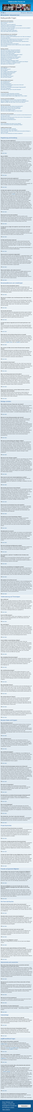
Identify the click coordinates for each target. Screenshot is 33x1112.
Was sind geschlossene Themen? (7, 76)
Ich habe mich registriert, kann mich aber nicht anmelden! (11, 25)
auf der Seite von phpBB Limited (12, 1047)
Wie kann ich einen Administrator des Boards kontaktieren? (12, 133)
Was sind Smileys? (4, 70)
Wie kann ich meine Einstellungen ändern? (8, 35)
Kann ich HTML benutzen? (6, 69)
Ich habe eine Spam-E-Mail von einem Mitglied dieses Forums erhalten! (14, 95)
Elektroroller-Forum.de (16, 2)
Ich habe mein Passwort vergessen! (7, 29)
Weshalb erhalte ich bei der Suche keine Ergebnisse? (11, 107)
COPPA (13, 194)
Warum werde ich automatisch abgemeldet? (9, 30)
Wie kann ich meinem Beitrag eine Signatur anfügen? (10, 52)
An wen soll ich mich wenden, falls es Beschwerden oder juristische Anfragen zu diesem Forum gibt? (15, 132)
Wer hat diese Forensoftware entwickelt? (8, 128)
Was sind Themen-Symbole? (6, 77)
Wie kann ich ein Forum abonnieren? (7, 118)
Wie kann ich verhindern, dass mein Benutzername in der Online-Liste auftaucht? (16, 36)
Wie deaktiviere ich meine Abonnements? (8, 119)
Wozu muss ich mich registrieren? (7, 22)
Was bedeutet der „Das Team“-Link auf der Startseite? (11, 89)
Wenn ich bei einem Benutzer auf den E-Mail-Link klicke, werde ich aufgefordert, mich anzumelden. (15, 45)
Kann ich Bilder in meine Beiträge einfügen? (9, 71)
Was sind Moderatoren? (5, 82)
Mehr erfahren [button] (6, 1109)
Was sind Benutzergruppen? (6, 83)
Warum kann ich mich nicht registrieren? (8, 24)
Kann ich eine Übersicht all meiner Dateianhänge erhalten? (11, 124)
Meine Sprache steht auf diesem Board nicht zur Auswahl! (11, 40)
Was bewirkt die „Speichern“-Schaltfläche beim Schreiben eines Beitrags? (14, 61)
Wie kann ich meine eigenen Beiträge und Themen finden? (11, 110)
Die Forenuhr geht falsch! (5, 37)
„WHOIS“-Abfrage (6, 1071)
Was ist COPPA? (4, 23)
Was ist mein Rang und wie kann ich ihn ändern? (10, 43)
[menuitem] (4, 13)
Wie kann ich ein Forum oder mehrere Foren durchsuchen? (12, 106)
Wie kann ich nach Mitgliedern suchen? (8, 109)
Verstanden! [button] (24, 1106)
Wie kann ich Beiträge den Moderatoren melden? (10, 60)
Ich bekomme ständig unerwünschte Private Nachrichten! (11, 94)
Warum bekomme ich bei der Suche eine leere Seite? (10, 108)
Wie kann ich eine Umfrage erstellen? (8, 53)
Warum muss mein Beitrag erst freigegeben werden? (10, 62)
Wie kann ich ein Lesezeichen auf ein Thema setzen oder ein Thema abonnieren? (16, 117)
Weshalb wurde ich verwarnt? (6, 59)
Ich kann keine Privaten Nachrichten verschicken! (10, 93)
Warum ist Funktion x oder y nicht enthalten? (9, 129)
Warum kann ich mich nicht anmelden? (8, 26)
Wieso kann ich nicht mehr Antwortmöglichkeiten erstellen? (11, 54)
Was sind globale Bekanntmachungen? (8, 72)
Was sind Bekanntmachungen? (6, 73)
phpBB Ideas (3, 1058)
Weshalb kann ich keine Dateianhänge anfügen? (10, 58)
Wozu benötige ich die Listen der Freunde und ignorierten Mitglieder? (13, 99)
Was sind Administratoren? (6, 81)
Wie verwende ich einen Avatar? (7, 42)
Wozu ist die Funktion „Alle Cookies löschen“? (9, 31)
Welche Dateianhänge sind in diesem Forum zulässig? (11, 123)
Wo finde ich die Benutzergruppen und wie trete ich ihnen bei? (12, 84)
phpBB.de (18, 342)
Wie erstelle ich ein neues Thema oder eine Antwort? (10, 49)
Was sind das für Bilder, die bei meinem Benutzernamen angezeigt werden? (15, 41)
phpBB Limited (9, 342)
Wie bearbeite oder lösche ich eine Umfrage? (9, 55)
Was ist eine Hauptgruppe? (6, 88)
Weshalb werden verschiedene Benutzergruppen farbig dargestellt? (13, 87)
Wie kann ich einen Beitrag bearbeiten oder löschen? (10, 51)
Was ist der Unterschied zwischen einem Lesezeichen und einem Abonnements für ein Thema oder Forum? (16, 115)
